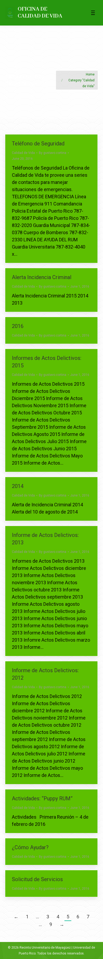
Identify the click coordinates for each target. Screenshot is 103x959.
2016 (18, 326)
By (52, 153)
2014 (18, 486)
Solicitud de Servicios (37, 879)
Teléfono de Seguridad (38, 143)
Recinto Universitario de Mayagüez (45, 947)
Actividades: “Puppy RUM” (42, 798)
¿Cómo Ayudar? (30, 847)
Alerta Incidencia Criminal (41, 277)
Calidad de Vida (23, 153)
